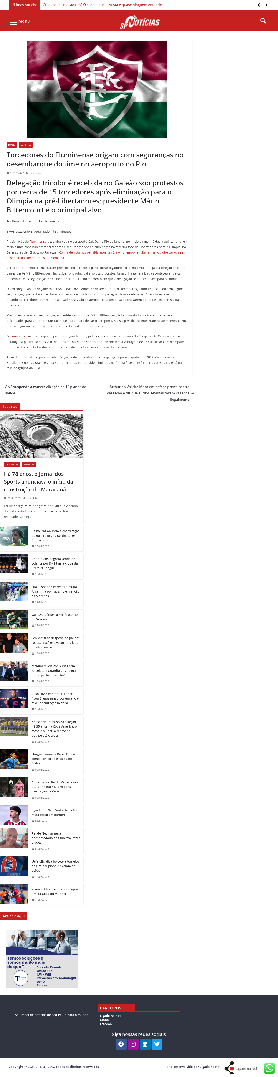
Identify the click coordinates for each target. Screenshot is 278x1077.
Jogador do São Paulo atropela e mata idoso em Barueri (55, 812)
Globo (104, 1020)
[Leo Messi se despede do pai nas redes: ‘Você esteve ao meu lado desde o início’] (14, 646)
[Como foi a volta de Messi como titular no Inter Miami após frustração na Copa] (14, 790)
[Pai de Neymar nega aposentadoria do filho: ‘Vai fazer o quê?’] (14, 841)
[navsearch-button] (261, 21)
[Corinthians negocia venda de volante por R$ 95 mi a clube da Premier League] (14, 566)
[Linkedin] (145, 1044)
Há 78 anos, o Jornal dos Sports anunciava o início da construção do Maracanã (38, 481)
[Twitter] (157, 1044)
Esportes (26, 144)
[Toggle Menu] (13, 24)
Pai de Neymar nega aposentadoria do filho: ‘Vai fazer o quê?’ (56, 838)
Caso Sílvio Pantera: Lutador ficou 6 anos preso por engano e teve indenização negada (55, 698)
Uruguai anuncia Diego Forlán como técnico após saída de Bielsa (53, 758)
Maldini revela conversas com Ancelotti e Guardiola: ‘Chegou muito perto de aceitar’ (54, 670)
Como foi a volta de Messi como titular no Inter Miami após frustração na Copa (55, 786)
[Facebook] (121, 1044)
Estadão (106, 1024)
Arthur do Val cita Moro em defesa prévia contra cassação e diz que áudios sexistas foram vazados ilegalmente (148, 393)
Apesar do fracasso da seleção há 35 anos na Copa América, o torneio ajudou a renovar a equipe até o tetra (54, 729)
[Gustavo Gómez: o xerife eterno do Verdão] (14, 620)
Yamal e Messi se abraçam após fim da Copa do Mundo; (55, 891)
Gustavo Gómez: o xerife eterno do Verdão (55, 617)
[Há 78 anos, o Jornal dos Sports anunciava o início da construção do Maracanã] (41, 436)
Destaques (12, 464)
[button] (266, 5)
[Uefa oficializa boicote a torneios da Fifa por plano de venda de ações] (14, 869)
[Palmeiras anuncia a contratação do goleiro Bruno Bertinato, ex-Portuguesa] (14, 539)
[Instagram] (133, 1044)
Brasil (11, 144)
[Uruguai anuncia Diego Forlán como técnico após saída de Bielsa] (14, 762)
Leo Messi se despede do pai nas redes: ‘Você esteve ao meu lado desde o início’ (56, 642)
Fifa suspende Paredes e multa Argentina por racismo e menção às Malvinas (55, 591)
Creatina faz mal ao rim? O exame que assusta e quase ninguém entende (102, 4)
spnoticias (35, 173)
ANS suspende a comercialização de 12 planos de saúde (45, 389)
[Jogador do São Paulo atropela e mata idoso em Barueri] (14, 815)
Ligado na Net (110, 1016)
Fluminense (38, 241)
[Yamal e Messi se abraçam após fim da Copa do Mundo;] (14, 894)
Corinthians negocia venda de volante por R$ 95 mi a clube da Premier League (55, 563)
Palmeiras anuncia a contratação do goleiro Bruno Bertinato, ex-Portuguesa (55, 535)
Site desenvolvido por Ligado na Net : (194, 1067)
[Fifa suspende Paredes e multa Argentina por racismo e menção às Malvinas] (14, 594)
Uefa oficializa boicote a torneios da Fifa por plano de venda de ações (55, 866)
